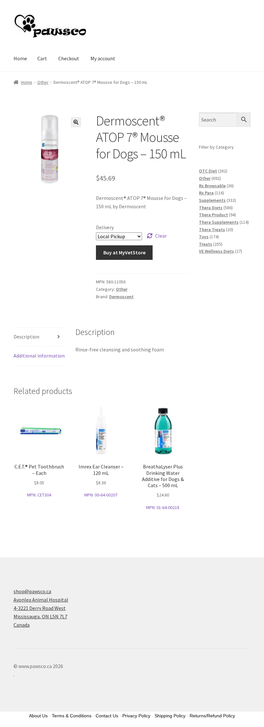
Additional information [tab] (39, 355)
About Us (38, 715)
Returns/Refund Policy (212, 715)
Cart (42, 58)
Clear (161, 235)
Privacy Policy (136, 715)
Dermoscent (121, 297)
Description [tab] (26, 336)
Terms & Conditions (71, 715)
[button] (76, 122)
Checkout (68, 58)
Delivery (105, 227)
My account (102, 58)
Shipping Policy (170, 715)
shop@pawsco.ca (32, 591)
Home (20, 58)
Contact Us (107, 715)
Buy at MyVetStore (124, 252)
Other (43, 82)
